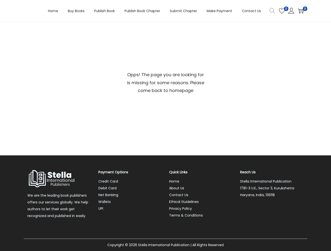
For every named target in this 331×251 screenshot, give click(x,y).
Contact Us (178, 194)
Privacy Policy (180, 208)
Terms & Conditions (186, 215)
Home (174, 181)
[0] (282, 11)
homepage (181, 90)
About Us (176, 188)
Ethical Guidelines (184, 201)
